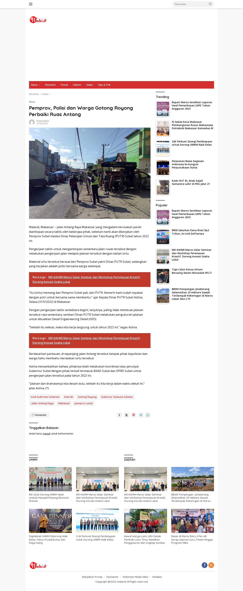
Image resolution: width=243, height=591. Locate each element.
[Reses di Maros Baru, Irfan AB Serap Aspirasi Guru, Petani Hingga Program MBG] (192, 521)
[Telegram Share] (140, 415)
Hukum (77, 84)
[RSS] (211, 565)
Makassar (64, 403)
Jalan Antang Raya (42, 403)
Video (89, 84)
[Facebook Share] (119, 415)
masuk (46, 433)
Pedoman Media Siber (136, 577)
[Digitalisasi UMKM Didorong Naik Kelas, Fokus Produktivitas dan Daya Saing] (50, 521)
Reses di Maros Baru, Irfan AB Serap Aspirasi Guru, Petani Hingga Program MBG (192, 539)
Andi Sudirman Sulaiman (45, 397)
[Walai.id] (38, 19)
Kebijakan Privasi (92, 577)
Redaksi (157, 577)
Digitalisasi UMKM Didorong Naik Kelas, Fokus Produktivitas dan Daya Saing (48, 539)
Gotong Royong (87, 397)
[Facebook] (204, 565)
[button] (210, 4)
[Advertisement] (121, 54)
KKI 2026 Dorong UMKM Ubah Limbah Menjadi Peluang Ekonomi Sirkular (49, 498)
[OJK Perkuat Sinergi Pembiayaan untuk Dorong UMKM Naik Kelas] (97, 521)
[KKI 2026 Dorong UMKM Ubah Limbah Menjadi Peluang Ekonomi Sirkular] (50, 479)
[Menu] (31, 4)
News (34, 84)
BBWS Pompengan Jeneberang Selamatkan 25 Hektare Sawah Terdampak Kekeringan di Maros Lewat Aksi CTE (190, 498)
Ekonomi (50, 84)
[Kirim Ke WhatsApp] (147, 415)
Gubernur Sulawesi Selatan (117, 397)
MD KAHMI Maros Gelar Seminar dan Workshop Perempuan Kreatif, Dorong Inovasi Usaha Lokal (97, 498)
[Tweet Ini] (126, 415)
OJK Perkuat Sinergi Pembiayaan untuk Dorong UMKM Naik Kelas (95, 538)
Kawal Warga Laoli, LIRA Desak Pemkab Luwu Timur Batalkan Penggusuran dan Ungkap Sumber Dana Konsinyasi (144, 539)
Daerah (68, 397)
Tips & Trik (104, 84)
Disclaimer (112, 577)
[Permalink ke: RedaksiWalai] (32, 122)
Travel (64, 84)
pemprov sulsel (84, 403)
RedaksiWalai (42, 120)
